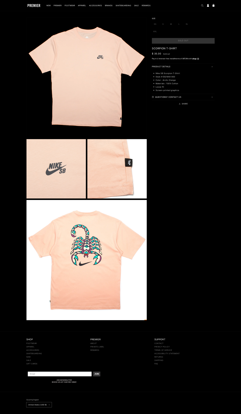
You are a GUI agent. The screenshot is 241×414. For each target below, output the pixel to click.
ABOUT (93, 343)
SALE (28, 360)
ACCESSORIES (32, 350)
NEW (28, 357)
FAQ (156, 364)
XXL (155, 31)
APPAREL (30, 347)
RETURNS (158, 357)
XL (187, 24)
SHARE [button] (185, 104)
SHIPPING (158, 360)
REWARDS (94, 350)
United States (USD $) (37, 405)
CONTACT (158, 343)
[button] (202, 5)
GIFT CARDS (31, 364)
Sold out (183, 40)
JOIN (96, 374)
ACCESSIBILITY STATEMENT (167, 353)
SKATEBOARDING (34, 353)
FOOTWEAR (31, 343)
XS (155, 24)
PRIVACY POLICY (162, 347)
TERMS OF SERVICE (163, 350)
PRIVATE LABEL (97, 347)
